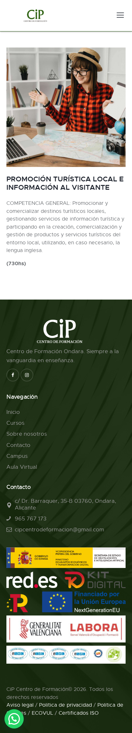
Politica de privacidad (65, 705)
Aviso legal (20, 705)
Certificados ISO (79, 713)
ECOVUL (42, 713)
